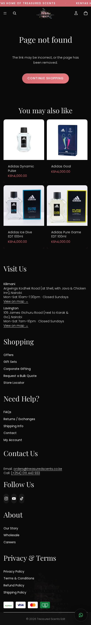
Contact (10, 433)
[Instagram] (6, 498)
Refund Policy (14, 585)
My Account (13, 440)
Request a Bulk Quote (20, 375)
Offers (8, 354)
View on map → (16, 301)
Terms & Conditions (19, 578)
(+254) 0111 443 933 (25, 473)
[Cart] (86, 13)
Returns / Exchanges (19, 419)
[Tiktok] (21, 498)
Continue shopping (45, 78)
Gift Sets (10, 362)
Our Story (11, 528)
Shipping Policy (15, 592)
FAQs (7, 412)
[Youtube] (14, 498)
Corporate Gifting (17, 369)
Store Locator (14, 382)
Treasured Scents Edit (51, 619)
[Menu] (5, 13)
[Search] (14, 13)
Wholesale (11, 535)
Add (38, 152)
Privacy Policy (14, 571)
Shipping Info (13, 426)
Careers (10, 542)
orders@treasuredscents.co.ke (37, 468)
